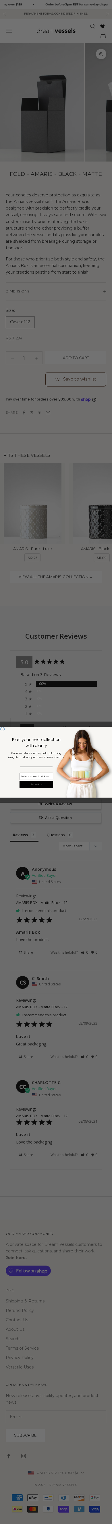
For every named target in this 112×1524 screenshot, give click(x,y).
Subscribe (36, 784)
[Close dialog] (3, 729)
